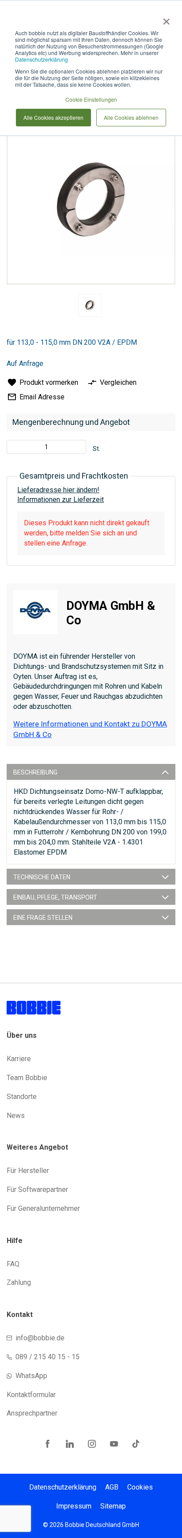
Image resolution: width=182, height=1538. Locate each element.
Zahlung (19, 1282)
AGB (111, 1487)
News (16, 1115)
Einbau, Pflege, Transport (55, 897)
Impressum (73, 1506)
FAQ (13, 1264)
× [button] (164, 18)
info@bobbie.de (39, 1338)
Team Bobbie (27, 1077)
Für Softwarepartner (37, 1189)
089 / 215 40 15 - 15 (47, 1357)
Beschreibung (35, 772)
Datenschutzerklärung (41, 59)
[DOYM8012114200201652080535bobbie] (90, 305)
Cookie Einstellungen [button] (91, 99)
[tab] (91, 772)
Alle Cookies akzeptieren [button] (53, 117)
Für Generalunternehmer (43, 1208)
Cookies (140, 1487)
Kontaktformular (31, 1394)
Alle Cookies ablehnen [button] (131, 117)
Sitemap (113, 1506)
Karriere (19, 1059)
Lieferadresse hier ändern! (58, 490)
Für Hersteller (28, 1170)
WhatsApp (31, 1376)
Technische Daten (41, 877)
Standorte (22, 1096)
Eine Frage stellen (42, 917)
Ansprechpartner (32, 1413)
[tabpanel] (90, 307)
